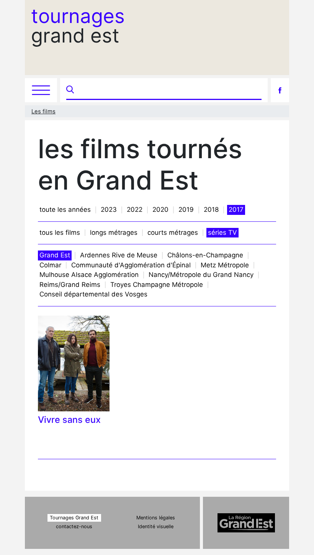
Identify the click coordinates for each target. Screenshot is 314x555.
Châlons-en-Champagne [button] (205, 255)
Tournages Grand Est (74, 518)
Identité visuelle (155, 526)
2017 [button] (236, 209)
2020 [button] (160, 209)
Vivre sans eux (69, 419)
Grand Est (54, 255)
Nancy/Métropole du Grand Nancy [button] (201, 274)
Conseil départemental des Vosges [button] (93, 294)
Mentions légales (155, 518)
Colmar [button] (50, 265)
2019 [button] (186, 209)
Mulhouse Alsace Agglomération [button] (89, 274)
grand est (78, 25)
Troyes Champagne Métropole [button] (156, 284)
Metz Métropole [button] (225, 265)
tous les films (59, 232)
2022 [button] (134, 209)
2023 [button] (109, 209)
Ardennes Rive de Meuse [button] (118, 255)
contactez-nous (74, 526)
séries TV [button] (222, 232)
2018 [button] (211, 209)
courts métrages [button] (172, 232)
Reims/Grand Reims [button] (69, 284)
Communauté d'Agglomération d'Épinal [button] (131, 265)
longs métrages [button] (113, 232)
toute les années (65, 209)
